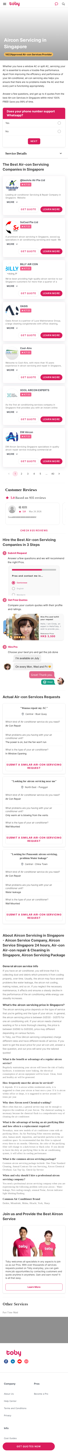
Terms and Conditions (15, 1408)
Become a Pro (41, 1393)
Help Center (10, 1401)
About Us (9, 1393)
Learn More (34, 1287)
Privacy (7, 1415)
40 (52, 473)
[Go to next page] (59, 473)
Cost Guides (10, 1438)
